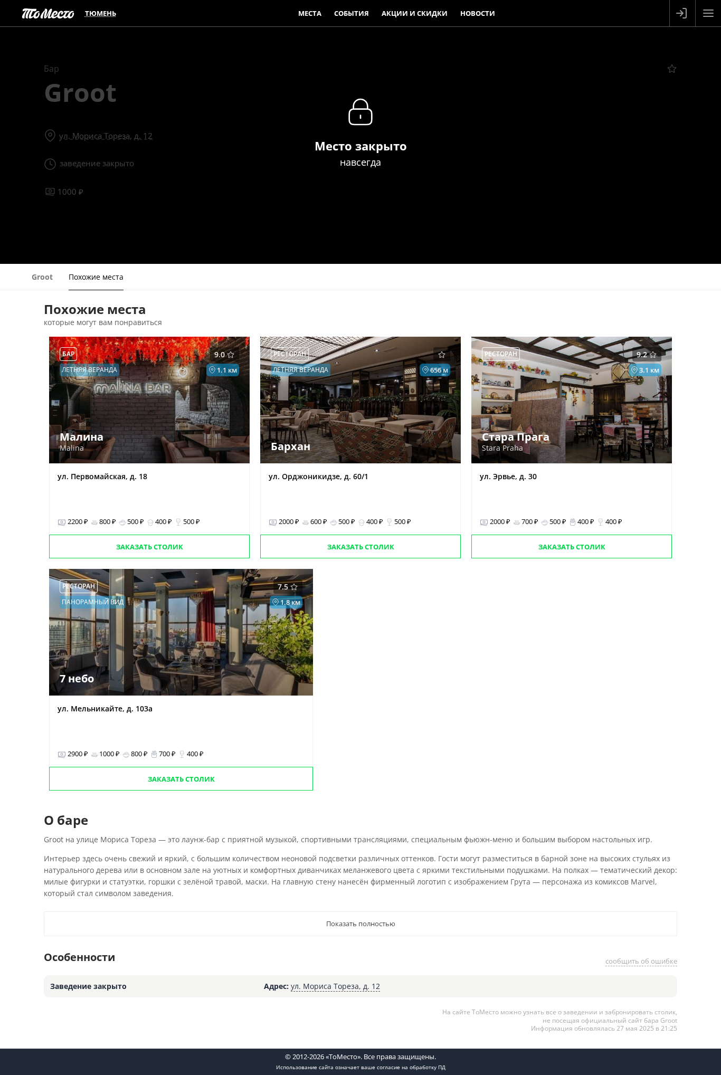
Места (309, 13)
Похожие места (96, 277)
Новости (477, 13)
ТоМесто (48, 13)
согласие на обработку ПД (411, 1067)
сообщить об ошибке (641, 961)
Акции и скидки (415, 13)
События (351, 13)
